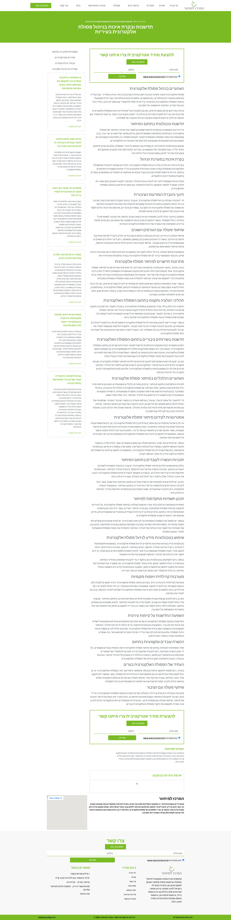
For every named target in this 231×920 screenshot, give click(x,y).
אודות (162, 5)
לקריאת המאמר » (74, 126)
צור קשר (64, 5)
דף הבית (174, 5)
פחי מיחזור (85, 893)
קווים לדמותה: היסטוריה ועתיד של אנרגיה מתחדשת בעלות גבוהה (67, 379)
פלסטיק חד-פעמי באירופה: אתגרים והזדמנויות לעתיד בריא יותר (66, 191)
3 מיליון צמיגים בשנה (80, 873)
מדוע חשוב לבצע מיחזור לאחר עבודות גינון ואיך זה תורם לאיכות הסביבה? (67, 142)
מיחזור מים (133, 5)
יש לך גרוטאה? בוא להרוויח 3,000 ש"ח (72, 878)
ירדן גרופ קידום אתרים (183, 917)
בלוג (78, 5)
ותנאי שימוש (148, 77)
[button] (93, 775)
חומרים (150, 5)
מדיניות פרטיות (158, 77)
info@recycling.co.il (46, 917)
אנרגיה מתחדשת (96, 5)
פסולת (116, 5)
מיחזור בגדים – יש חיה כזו (78, 882)
